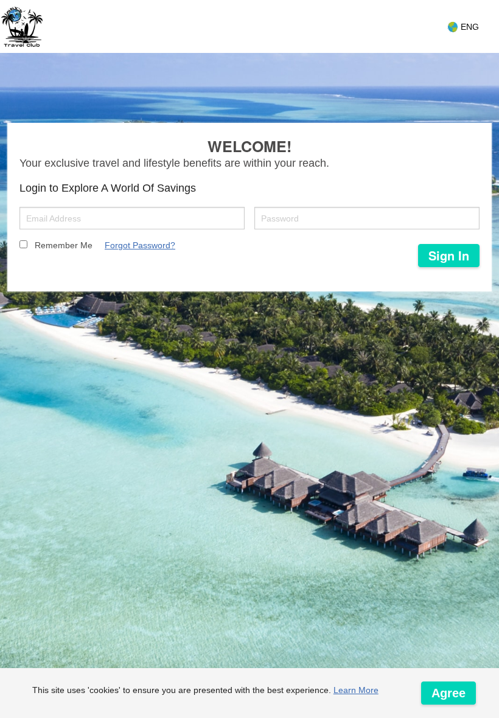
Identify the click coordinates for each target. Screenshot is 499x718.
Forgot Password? (140, 245)
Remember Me (63, 245)
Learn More (356, 690)
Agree (448, 693)
